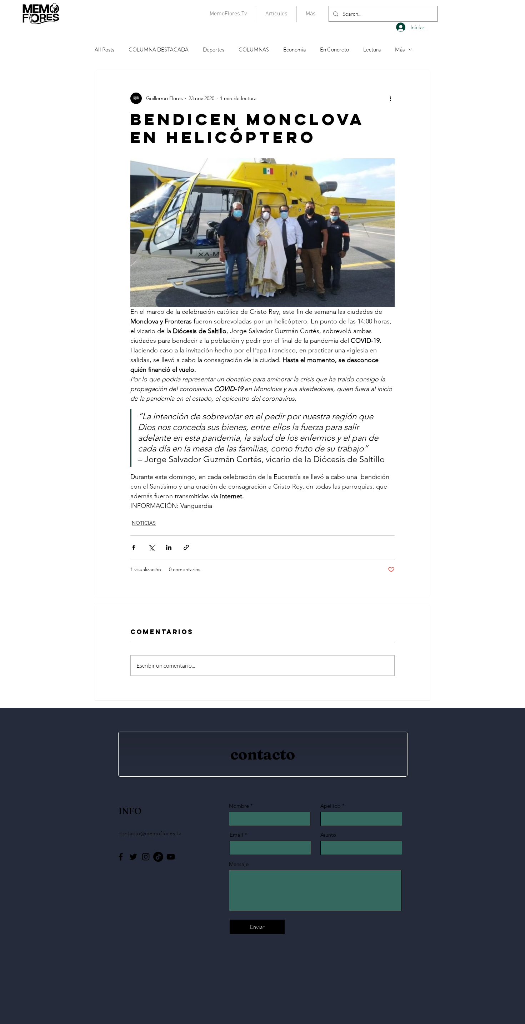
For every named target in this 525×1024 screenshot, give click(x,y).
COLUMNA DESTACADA (159, 49)
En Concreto (334, 49)
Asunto (328, 834)
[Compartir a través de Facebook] (133, 547)
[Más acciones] (390, 98)
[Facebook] (121, 857)
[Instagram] (146, 857)
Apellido (330, 805)
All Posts (104, 49)
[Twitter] (133, 857)
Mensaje (239, 864)
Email (236, 834)
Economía (294, 49)
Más (400, 49)
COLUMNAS (254, 49)
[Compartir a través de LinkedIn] (168, 547)
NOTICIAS (144, 523)
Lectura (372, 49)
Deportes (213, 49)
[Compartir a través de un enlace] (186, 547)
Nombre (239, 805)
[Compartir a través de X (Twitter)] (151, 547)
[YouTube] (171, 857)
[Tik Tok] (158, 857)
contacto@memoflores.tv (150, 833)
